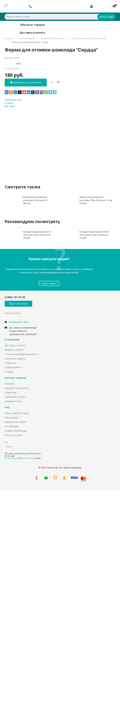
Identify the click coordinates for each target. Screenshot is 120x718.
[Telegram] (55, 92)
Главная (8, 38)
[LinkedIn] (28, 92)
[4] (13, 63)
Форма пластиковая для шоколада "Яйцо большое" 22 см (95, 199)
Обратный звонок (18, 303)
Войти (11, 670)
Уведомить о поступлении (27, 82)
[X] (20, 92)
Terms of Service (27, 458)
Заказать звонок (41, 531)
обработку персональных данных (56, 142)
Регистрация (11, 417)
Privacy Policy (11, 458)
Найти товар (106, 16)
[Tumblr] (37, 92)
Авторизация (12, 426)
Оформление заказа (15, 421)
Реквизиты (10, 362)
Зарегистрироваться (30, 676)
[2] (8, 63)
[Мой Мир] (15, 92)
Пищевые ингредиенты (17, 388)
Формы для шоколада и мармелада (88, 38)
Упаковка (10, 383)
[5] (15, 63)
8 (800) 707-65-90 (15, 297)
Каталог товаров (33, 25)
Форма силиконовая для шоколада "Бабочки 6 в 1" (36, 199)
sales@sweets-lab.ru (18, 321)
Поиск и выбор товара (17, 413)
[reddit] (24, 92)
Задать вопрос (49, 283)
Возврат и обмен (14, 349)
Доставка (10, 106)
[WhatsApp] (46, 92)
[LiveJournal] (33, 92)
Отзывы (9, 102)
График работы (13, 367)
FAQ (7, 407)
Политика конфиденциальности (22, 354)
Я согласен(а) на (47, 142)
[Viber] (41, 92)
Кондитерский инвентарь (53, 38)
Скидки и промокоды (16, 430)
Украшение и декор (15, 396)
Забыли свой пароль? (21, 665)
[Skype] (50, 92)
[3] (10, 63)
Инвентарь (10, 392)
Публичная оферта (15, 358)
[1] (6, 63)
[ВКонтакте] (6, 92)
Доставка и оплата (32, 32)
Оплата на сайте (13, 435)
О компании (12, 339)
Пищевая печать (13, 401)
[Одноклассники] (11, 92)
